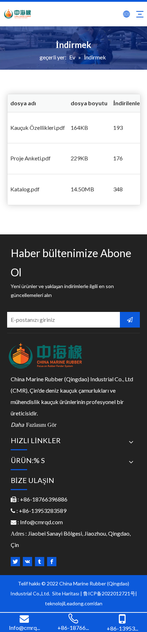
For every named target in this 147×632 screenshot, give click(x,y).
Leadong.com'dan (83, 603)
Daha (33, 424)
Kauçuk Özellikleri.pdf (37, 127)
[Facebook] (51, 561)
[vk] (27, 561)
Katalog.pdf (25, 189)
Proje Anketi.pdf (30, 158)
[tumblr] (39, 561)
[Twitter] (15, 561)
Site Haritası (66, 593)
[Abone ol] (130, 320)
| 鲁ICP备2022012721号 (107, 593)
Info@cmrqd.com (41, 522)
